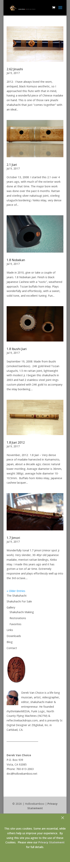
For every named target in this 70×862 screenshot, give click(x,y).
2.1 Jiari (12, 164)
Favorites (15, 624)
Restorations (18, 618)
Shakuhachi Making (22, 612)
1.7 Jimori (13, 538)
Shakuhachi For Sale (19, 601)
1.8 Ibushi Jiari (17, 349)
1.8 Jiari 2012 (16, 442)
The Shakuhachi (16, 595)
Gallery (11, 607)
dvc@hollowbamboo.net (22, 773)
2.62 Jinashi (15, 69)
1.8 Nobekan (16, 260)
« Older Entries (16, 591)
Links (10, 630)
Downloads (14, 636)
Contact (12, 648)
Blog (10, 642)
